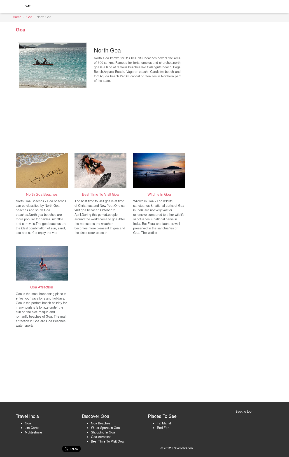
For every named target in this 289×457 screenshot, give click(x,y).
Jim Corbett (33, 427)
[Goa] (42, 170)
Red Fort (163, 427)
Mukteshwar (33, 432)
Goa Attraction (101, 436)
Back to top (243, 411)
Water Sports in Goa (105, 427)
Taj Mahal (164, 423)
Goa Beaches (100, 423)
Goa (29, 16)
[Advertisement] (134, 118)
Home (27, 6)
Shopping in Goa (103, 432)
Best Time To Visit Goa (107, 441)
